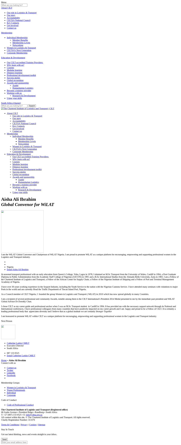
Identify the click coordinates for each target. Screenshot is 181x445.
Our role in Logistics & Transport (21, 12)
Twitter (10, 370)
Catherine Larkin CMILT (18, 343)
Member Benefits (20, 40)
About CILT (6, 8)
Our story (11, 15)
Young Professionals (16, 390)
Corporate (11, 395)
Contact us (11, 28)
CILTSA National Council (18, 20)
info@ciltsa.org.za (34, 415)
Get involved (12, 25)
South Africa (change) (11, 103)
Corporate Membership (17, 53)
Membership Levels (21, 42)
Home (4, 360)
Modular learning (14, 70)
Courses (10, 67)
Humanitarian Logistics (22, 88)
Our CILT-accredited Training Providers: (25, 62)
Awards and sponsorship (18, 83)
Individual (11, 392)
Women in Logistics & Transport (21, 48)
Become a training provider (19, 90)
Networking (17, 45)
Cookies (32, 424)
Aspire (15, 85)
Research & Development (23, 95)
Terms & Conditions (10, 424)
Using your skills (14, 98)
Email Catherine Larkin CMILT (21, 355)
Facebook (11, 375)
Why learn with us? (15, 65)
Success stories (13, 78)
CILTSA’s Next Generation (19, 50)
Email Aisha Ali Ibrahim (17, 269)
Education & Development (13, 57)
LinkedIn (11, 373)
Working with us (14, 93)
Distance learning (14, 73)
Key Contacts (13, 23)
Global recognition (15, 80)
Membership (6, 33)
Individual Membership (17, 37)
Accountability (13, 18)
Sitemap (41, 424)
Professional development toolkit (21, 75)
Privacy (24, 424)
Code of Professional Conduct (20, 405)
